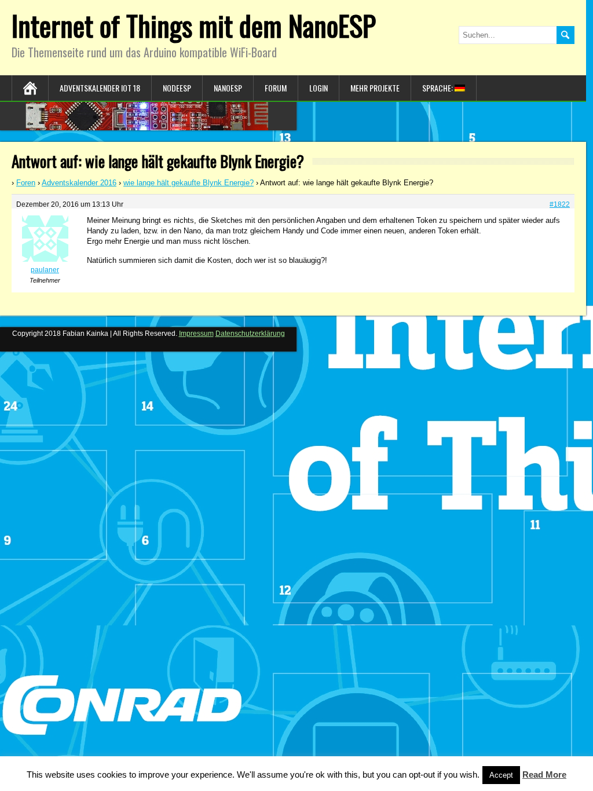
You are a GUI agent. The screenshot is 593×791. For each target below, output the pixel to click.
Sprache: (438, 88)
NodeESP (177, 88)
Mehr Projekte (375, 88)
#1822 (560, 204)
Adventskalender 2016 (79, 182)
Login (318, 88)
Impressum (196, 333)
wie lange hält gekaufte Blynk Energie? (188, 182)
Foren (25, 182)
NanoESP (228, 88)
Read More (544, 774)
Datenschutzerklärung (250, 333)
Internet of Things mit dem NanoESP (194, 25)
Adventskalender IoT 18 (100, 88)
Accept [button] (501, 775)
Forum (276, 88)
